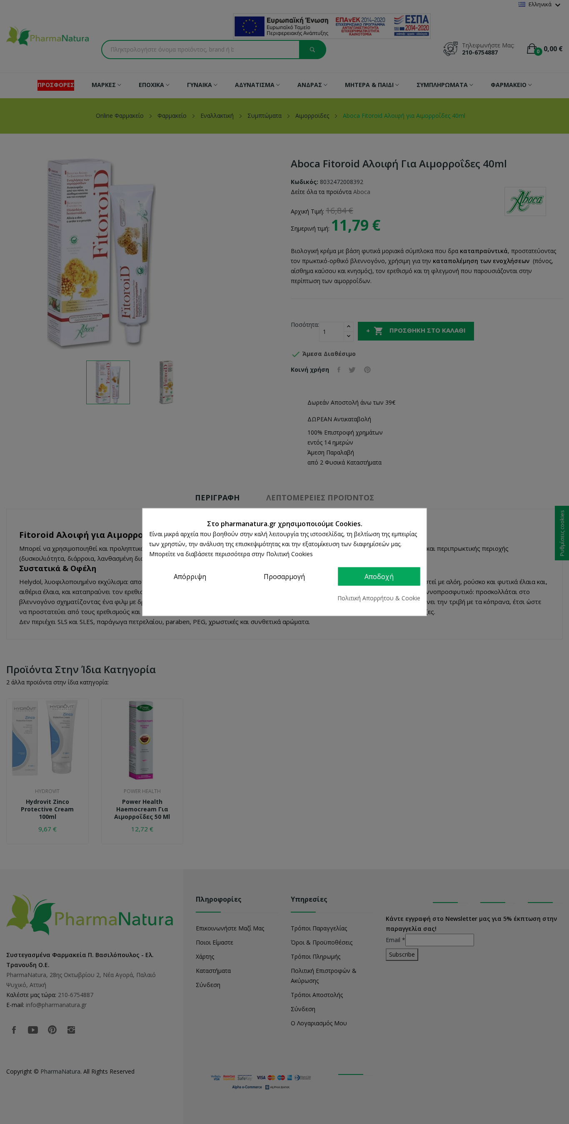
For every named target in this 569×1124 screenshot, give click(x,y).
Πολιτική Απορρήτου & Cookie (378, 598)
